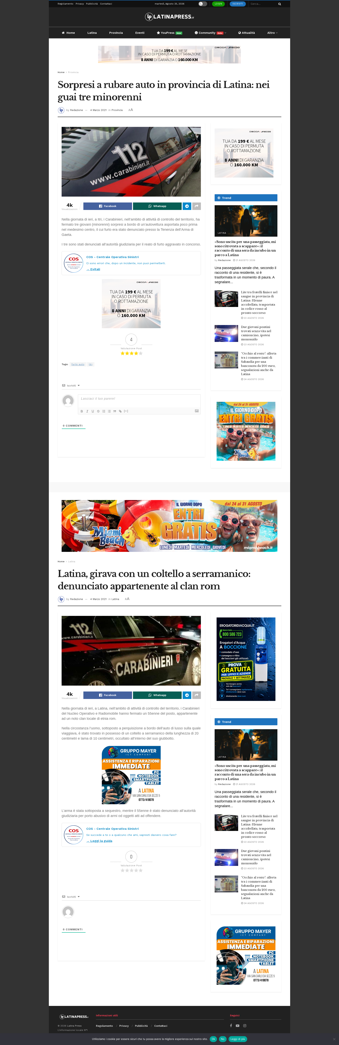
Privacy (80, 3)
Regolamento (65, 3)
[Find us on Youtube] (237, 1026)
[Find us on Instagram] (244, 1026)
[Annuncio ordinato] (104, 411)
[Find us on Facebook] (231, 1026)
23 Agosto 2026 (253, 344)
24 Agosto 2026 (253, 379)
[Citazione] (115, 411)
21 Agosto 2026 (245, 260)
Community (210, 33)
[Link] (120, 411)
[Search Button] (279, 3)
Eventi (139, 33)
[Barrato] (98, 411)
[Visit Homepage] (169, 16)
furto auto (77, 364)
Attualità (248, 33)
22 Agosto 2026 (253, 318)
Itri (90, 364)
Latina (92, 33)
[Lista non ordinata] (109, 411)
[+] (126, 410)
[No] (334, 1039)
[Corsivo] (87, 411)
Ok (213, 1038)
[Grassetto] (82, 411)
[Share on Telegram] (187, 206)
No (223, 1038)
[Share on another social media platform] (196, 206)
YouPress (170, 33)
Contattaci (106, 3)
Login (218, 4)
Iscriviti (237, 4)
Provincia (116, 33)
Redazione (76, 110)
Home (71, 33)
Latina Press (74, 1025)
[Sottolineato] (93, 411)
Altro (271, 33)
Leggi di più (238, 1038)
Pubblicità (92, 3)
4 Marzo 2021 (98, 110)
